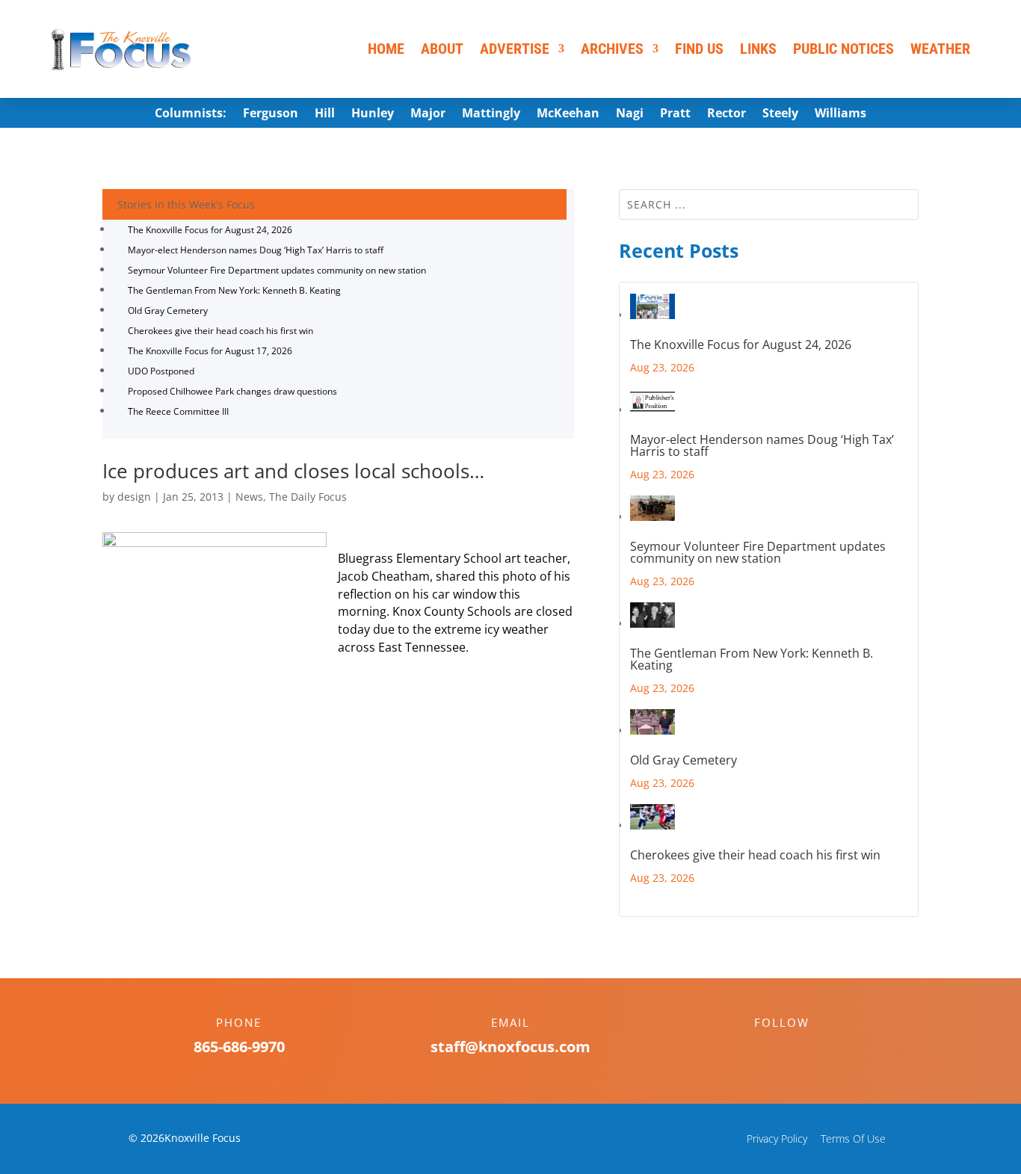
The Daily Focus (308, 496)
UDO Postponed (161, 371)
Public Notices (843, 49)
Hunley (372, 114)
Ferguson (270, 114)
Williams (840, 114)
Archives (612, 49)
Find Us (699, 49)
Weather (940, 49)
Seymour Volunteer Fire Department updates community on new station (277, 270)
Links (758, 49)
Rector (726, 114)
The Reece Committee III (178, 411)
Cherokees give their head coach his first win (220, 330)
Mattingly (491, 114)
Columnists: (190, 114)
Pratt (675, 114)
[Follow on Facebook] (767, 1048)
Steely (780, 114)
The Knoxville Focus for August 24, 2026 (210, 229)
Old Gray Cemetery (168, 310)
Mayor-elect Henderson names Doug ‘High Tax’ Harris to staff (255, 250)
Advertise (514, 49)
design (134, 496)
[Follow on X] (797, 1048)
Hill (325, 114)
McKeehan (568, 114)
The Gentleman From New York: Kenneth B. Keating (234, 290)
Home (386, 49)
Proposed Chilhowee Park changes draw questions (232, 391)
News (249, 496)
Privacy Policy (777, 1138)
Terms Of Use (853, 1138)
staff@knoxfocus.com (510, 1046)
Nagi (630, 114)
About (442, 49)
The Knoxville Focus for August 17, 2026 (210, 351)
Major (427, 114)
